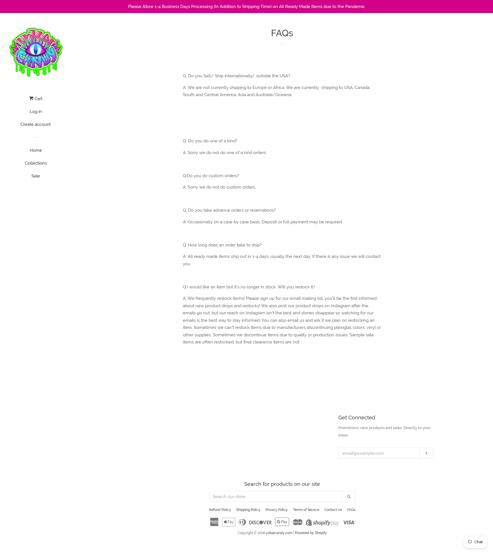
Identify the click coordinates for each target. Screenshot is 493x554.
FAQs (351, 510)
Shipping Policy (248, 510)
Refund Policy (220, 510)
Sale (35, 176)
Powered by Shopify (311, 533)
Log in (36, 111)
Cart (38, 98)
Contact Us (333, 510)
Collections (36, 163)
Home (36, 150)
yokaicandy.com (279, 533)
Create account (36, 124)
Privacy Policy (277, 510)
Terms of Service (306, 510)
